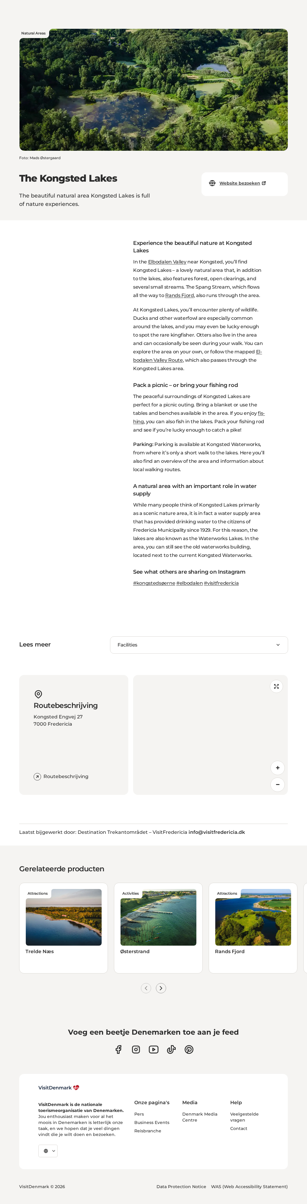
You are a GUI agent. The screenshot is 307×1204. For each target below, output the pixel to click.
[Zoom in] (277, 768)
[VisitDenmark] (58, 1088)
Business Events (151, 1122)
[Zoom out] (277, 784)
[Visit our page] (136, 1049)
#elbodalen (189, 583)
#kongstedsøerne (154, 583)
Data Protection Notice (181, 1186)
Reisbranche (147, 1131)
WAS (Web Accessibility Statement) (249, 1186)
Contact (238, 1128)
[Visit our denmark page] (118, 1049)
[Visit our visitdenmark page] (153, 1049)
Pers (139, 1114)
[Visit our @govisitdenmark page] (171, 1049)
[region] (210, 735)
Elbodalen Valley (167, 262)
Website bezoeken (239, 183)
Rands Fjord (179, 295)
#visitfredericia (221, 583)
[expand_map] (276, 686)
